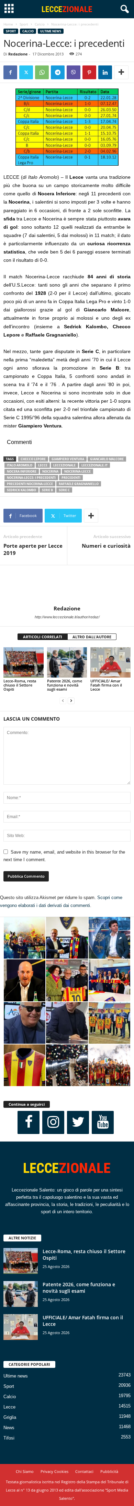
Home (8, 24)
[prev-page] (62, 700)
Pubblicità (109, 1471)
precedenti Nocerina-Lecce (30, 484)
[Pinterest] (89, 72)
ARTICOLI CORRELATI (42, 636)
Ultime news (50, 31)
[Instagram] (53, 1122)
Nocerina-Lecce (77, 471)
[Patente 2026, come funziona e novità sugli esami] (67, 662)
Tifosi (8, 1438)
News (8, 1427)
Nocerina (50, 471)
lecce (42, 465)
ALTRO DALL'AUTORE (91, 636)
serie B (47, 490)
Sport (24, 24)
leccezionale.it (94, 465)
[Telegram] (58, 72)
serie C (64, 490)
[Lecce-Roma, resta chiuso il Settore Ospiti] (23, 662)
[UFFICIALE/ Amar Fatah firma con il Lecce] (110, 662)
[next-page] (71, 700)
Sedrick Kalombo (21, 490)
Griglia (9, 1417)
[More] (121, 72)
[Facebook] (10, 72)
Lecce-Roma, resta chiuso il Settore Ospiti (19, 685)
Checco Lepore (33, 459)
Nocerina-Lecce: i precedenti (31, 477)
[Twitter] (26, 72)
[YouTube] (103, 1122)
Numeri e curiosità (106, 545)
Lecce (9, 1407)
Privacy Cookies (54, 1471)
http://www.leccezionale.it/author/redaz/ (67, 617)
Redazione (18, 53)
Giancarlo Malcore (107, 459)
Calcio (40, 24)
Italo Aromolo (19, 465)
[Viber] (73, 72)
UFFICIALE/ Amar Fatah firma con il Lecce (106, 685)
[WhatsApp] (42, 72)
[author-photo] (67, 585)
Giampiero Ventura (68, 459)
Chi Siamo (25, 1471)
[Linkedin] (105, 72)
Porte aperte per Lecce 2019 (33, 549)
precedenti (71, 477)
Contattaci (84, 1471)
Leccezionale (64, 465)
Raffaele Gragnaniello (79, 484)
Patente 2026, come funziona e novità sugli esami (64, 685)
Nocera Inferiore (21, 471)
